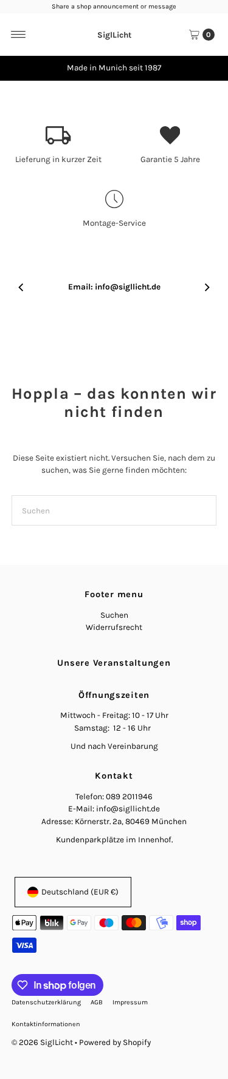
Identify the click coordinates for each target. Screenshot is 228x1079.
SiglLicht (114, 34)
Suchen (114, 615)
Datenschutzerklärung (46, 1002)
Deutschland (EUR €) (80, 891)
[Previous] (21, 68)
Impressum (130, 1002)
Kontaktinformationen (46, 1024)
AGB (97, 1002)
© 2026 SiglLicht (42, 1042)
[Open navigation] (18, 34)
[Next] (207, 68)
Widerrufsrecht (114, 627)
